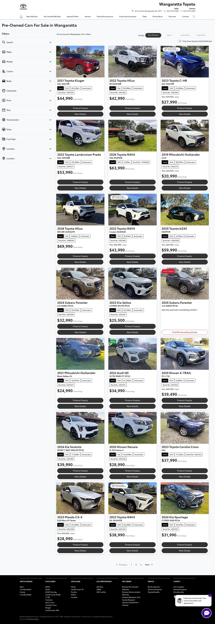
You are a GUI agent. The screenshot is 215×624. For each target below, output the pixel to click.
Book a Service (154, 587)
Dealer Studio (34, 619)
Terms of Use (86, 617)
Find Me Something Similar (184, 332)
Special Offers (73, 16)
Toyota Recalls (154, 592)
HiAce (73, 594)
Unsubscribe (178, 592)
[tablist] (177, 35)
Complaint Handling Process (102, 617)
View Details (80, 114)
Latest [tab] (169, 35)
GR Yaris (100, 587)
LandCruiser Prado (53, 594)
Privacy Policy (76, 617)
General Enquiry (180, 589)
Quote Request (128, 600)
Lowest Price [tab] (185, 35)
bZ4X (47, 589)
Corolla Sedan (25, 594)
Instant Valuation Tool (131, 597)
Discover (172, 16)
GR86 (99, 589)
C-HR (47, 597)
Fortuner (49, 600)
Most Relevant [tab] (153, 35)
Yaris (22, 587)
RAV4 (47, 587)
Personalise (157, 16)
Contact (185, 16)
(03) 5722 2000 (173, 11)
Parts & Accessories (105, 16)
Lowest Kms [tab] (201, 35)
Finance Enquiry (80, 108)
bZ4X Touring (50, 592)
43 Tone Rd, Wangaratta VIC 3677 (148, 11)
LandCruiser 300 (52, 610)
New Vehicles (32, 16)
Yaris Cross (49, 602)
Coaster (74, 597)
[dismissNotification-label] (210, 595)
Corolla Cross (51, 605)
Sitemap (67, 617)
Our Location (178, 587)
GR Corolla (101, 592)
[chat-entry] (207, 613)
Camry (22, 592)
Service (88, 16)
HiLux (73, 587)
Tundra (74, 592)
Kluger (48, 607)
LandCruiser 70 (77, 589)
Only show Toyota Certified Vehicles (197, 41)
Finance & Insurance (127, 16)
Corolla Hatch (25, 589)
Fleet (144, 16)
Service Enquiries (155, 589)
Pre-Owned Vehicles (52, 16)
